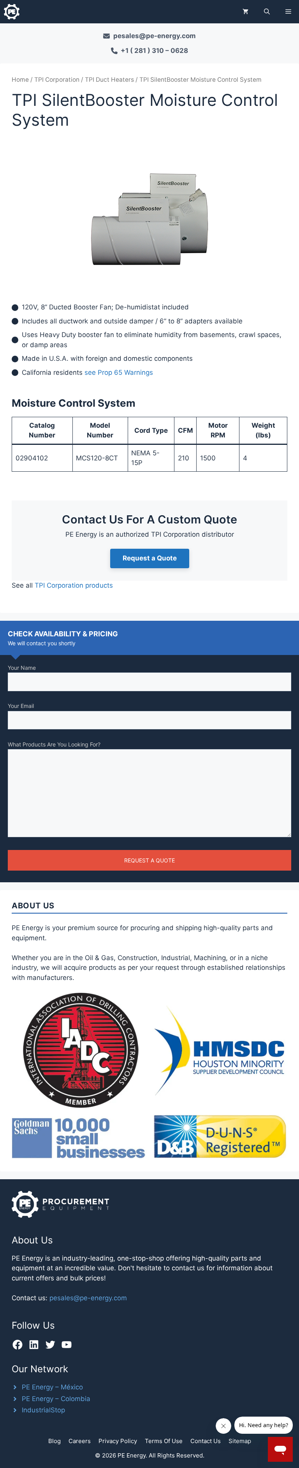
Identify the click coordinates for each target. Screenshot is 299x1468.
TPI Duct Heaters (109, 79)
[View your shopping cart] (245, 11)
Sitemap (240, 1441)
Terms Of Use (164, 1441)
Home (20, 79)
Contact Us (205, 1441)
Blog (54, 1441)
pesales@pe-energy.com (88, 1298)
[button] (267, 11)
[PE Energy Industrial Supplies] (11, 11)
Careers (80, 1441)
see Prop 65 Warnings (118, 372)
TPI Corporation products (74, 585)
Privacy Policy (117, 1441)
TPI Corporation (56, 79)
